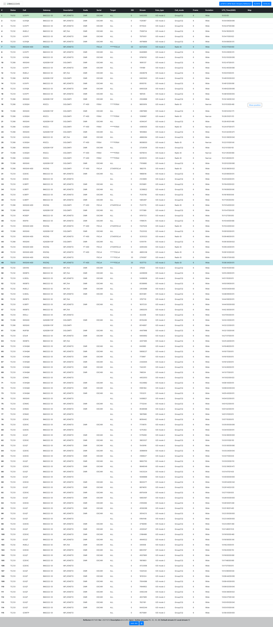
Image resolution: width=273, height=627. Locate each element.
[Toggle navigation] (12, 3)
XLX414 (257, 4)
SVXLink (266, 4)
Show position (255, 105)
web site (134, 623)
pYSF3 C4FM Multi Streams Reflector (236, 4)
